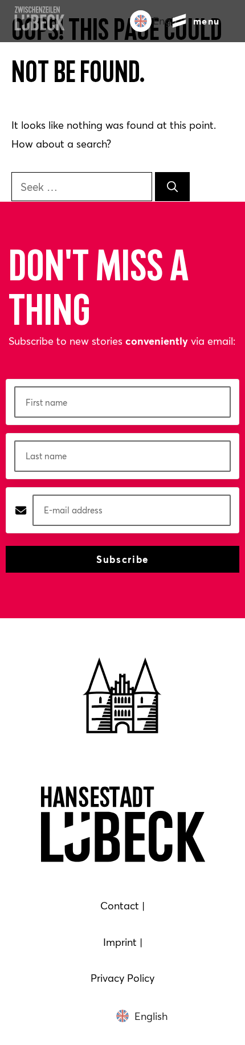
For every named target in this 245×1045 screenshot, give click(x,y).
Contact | (122, 905)
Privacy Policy (122, 978)
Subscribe (122, 559)
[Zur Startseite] (39, 27)
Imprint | (122, 942)
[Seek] (172, 186)
